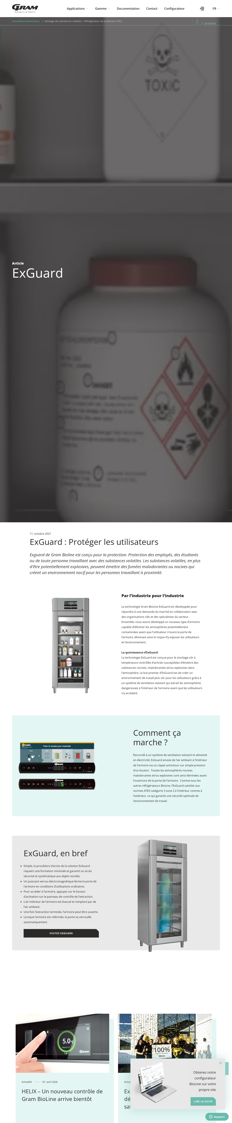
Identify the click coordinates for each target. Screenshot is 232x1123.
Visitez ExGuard (61, 933)
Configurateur (174, 8)
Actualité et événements (26, 21)
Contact (151, 8)
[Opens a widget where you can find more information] (217, 1117)
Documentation (128, 8)
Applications (76, 8)
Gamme (100, 8)
